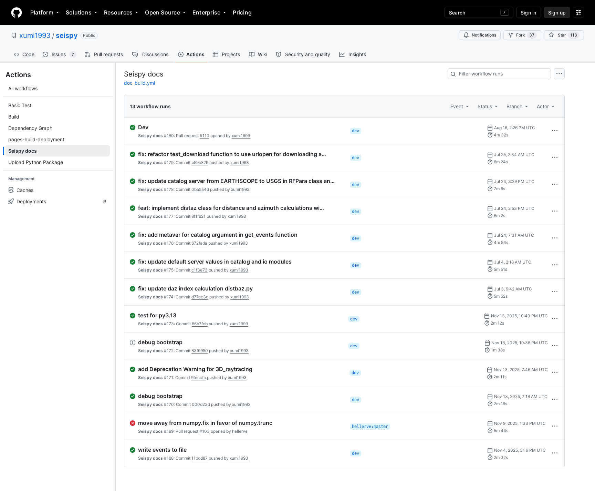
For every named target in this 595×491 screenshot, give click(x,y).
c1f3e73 (199, 270)
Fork (525, 35)
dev (355, 131)
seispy (67, 35)
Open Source (162, 12)
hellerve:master (370, 426)
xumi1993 (35, 35)
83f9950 (199, 350)
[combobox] (499, 73)
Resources (118, 12)
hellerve (240, 431)
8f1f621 (198, 216)
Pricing (242, 12)
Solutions (79, 12)
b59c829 (199, 162)
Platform (41, 12)
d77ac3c (199, 296)
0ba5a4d (200, 189)
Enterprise (206, 12)
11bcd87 (199, 458)
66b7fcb (200, 323)
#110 (204, 135)
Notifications (484, 35)
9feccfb (198, 377)
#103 (204, 431)
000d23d (201, 404)
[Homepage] (16, 12)
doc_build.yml (139, 83)
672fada (199, 243)
